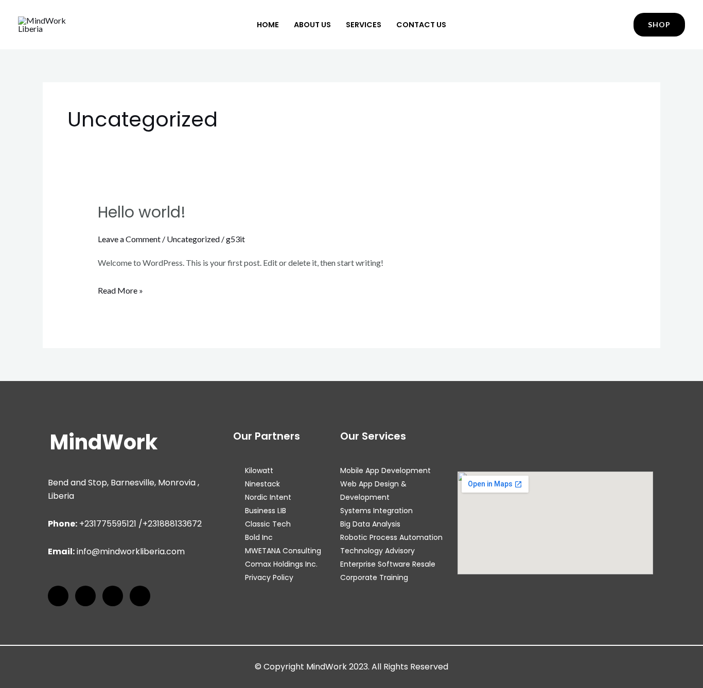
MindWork (103, 442)
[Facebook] (58, 596)
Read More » (120, 289)
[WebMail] (140, 596)
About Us (312, 25)
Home (268, 25)
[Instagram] (85, 596)
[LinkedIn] (112, 596)
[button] (659, 25)
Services (363, 25)
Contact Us (421, 25)
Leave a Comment (129, 239)
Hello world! (142, 212)
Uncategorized (193, 239)
